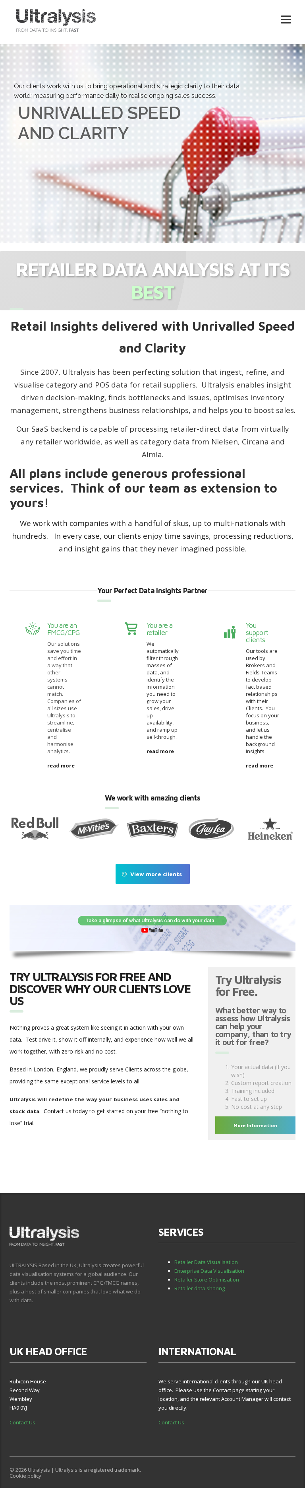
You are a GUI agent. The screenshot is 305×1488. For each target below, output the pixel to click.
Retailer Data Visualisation (206, 1262)
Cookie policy (25, 1475)
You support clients (257, 632)
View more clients (156, 874)
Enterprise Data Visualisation (209, 1270)
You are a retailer (159, 629)
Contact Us (22, 1422)
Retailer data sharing (199, 1288)
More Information (255, 1125)
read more (61, 765)
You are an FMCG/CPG (63, 629)
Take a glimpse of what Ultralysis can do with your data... (152, 920)
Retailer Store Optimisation (206, 1279)
